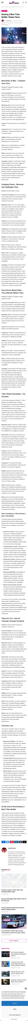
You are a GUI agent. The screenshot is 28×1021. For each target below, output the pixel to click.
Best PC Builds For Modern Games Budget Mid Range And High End (18, 954)
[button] (26, 988)
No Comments (19, 22)
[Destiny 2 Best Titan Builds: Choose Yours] (14, 35)
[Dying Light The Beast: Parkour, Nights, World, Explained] (5, 982)
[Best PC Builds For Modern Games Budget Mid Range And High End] (5, 954)
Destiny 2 (4, 10)
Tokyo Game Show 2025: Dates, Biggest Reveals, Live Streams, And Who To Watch (18, 963)
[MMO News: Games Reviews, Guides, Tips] (14, 2)
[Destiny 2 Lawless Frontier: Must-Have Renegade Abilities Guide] (14, 881)
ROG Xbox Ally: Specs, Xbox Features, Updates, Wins (17, 972)
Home (2, 6)
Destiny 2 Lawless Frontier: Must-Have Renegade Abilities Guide (12, 891)
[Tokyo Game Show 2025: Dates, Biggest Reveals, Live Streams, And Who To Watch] (5, 964)
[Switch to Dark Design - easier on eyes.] (23, 2)
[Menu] (2, 2)
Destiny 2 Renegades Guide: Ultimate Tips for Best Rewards (14, 900)
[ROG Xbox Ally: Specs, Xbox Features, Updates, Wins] (5, 974)
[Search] (26, 2)
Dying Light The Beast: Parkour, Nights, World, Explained (19, 981)
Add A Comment (14, 940)
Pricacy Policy (14, 1019)
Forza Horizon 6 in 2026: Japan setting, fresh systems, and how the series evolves (13, 932)
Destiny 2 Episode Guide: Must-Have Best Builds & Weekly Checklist (12, 909)
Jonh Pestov (9, 20)
